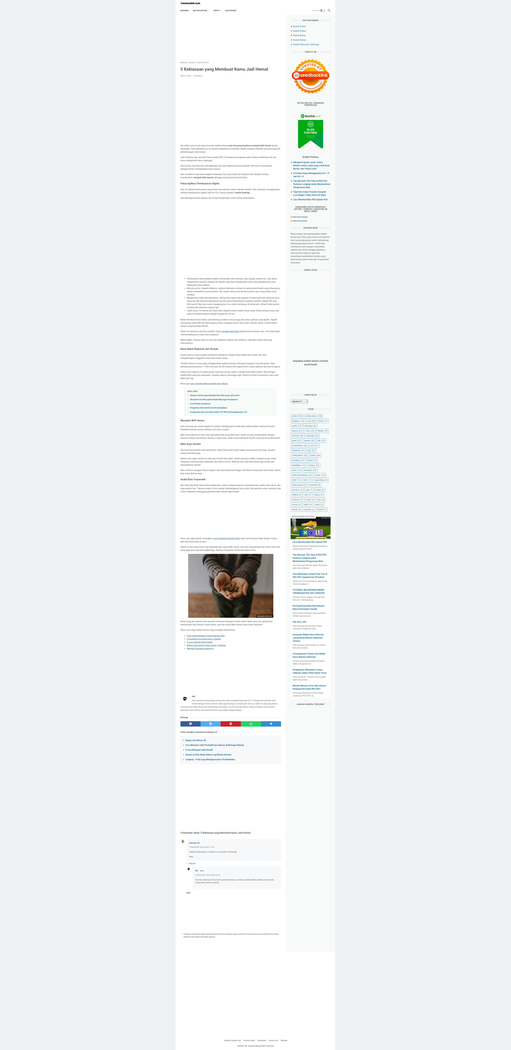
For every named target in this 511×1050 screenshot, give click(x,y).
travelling (298, 460)
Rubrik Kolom (299, 26)
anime (320, 490)
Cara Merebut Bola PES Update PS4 (310, 199)
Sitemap (284, 1040)
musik (310, 500)
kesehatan (298, 450)
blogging (298, 421)
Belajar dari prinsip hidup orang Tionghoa (206, 645)
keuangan (310, 470)
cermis (296, 505)
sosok (309, 431)
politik (296, 426)
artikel (297, 416)
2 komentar (198, 76)
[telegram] (271, 724)
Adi (196, 871)
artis (314, 445)
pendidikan (298, 465)
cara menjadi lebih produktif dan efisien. (209, 383)
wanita (296, 509)
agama (297, 431)
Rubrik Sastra (299, 31)
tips (311, 450)
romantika (314, 485)
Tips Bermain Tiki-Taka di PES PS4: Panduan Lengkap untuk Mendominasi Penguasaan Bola (311, 184)
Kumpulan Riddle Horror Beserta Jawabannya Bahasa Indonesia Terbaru (308, 637)
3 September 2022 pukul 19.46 (201, 847)
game (296, 441)
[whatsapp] (251, 724)
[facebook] (190, 724)
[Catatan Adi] (192, 3)
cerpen (320, 475)
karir (308, 480)
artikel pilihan (299, 455)
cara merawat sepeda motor (227, 538)
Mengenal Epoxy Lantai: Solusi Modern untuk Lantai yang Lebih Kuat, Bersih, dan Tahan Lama (311, 165)
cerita (319, 505)
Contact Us (273, 1040)
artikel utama (314, 416)
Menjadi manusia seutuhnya (200, 648)
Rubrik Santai (299, 40)
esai (311, 421)
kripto (308, 505)
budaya (313, 465)
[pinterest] (231, 724)
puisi (309, 490)
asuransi (297, 490)
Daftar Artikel (200, 10)
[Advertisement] (230, 38)
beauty (318, 495)
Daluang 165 (194, 843)
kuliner (315, 455)
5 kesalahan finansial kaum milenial (204, 639)
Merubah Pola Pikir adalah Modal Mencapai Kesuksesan (214, 399)
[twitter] (211, 724)
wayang (309, 509)
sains (296, 470)
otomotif (297, 436)
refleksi (296, 495)
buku (320, 500)
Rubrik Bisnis (299, 35)
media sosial (298, 485)
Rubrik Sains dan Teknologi (306, 44)
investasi (297, 500)
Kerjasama (230, 10)
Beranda (184, 10)
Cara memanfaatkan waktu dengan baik (206, 636)
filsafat (323, 431)
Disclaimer (261, 1040)
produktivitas (299, 445)
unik (307, 495)
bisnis (322, 421)
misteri (312, 460)
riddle (296, 480)
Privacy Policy (249, 1040)
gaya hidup (321, 480)
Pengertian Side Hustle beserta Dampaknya (208, 408)
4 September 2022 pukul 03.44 (207, 875)
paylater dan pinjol (230, 331)
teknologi (310, 426)
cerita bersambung (302, 475)
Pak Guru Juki (299, 622)
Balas (191, 857)
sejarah (309, 441)
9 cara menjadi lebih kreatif (199, 642)
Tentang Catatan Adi (232, 1040)
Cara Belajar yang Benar (200, 404)
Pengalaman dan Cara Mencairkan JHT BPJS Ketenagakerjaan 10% (218, 412)
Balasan (192, 863)
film (321, 441)
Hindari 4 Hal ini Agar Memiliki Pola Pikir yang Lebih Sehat (215, 395)
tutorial (321, 509)
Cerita (216, 10)
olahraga (312, 436)
